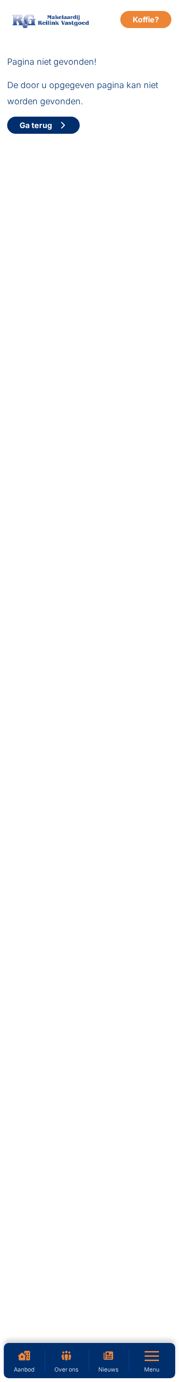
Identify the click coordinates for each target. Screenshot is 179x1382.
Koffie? (146, 19)
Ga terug (39, 125)
